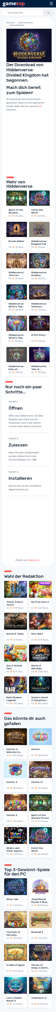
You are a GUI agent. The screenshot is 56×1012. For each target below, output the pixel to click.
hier (40, 106)
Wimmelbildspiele (17, 25)
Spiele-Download (25, 23)
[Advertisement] (28, 143)
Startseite (10, 23)
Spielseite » (34, 560)
